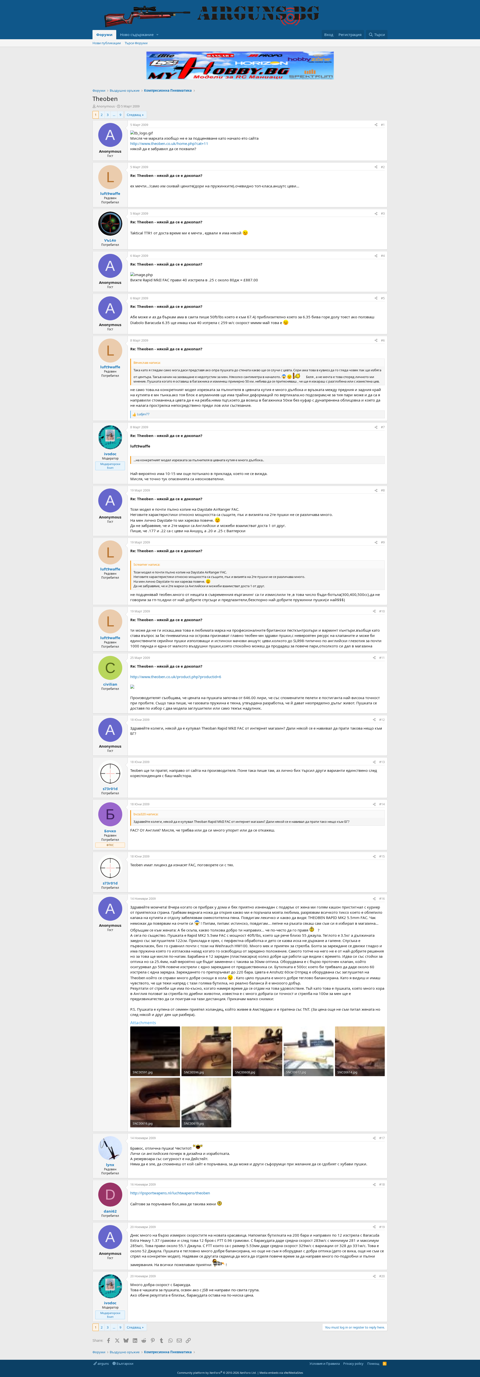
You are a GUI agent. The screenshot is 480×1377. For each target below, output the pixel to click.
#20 (382, 1276)
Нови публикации (106, 43)
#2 (383, 167)
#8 (383, 490)
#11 (382, 658)
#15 (382, 856)
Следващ (134, 114)
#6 (383, 340)
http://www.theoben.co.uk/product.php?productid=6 (175, 676)
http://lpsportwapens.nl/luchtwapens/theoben (170, 1192)
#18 (382, 1184)
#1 (383, 125)
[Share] (376, 125)
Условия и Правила (325, 1363)
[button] (157, 34)
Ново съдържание (137, 34)
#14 (382, 804)
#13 (382, 762)
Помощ (373, 1363)
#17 (382, 1138)
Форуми (104, 34)
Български (124, 1363)
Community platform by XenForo (216, 1373)
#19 (382, 1227)
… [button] (114, 114)
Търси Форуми (136, 43)
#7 (383, 427)
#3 (383, 213)
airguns (103, 1363)
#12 (382, 720)
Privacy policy (353, 1363)
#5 (383, 298)
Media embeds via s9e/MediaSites (281, 1373)
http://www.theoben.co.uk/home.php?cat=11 (169, 143)
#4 (383, 256)
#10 (382, 611)
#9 (383, 542)
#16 (382, 899)
